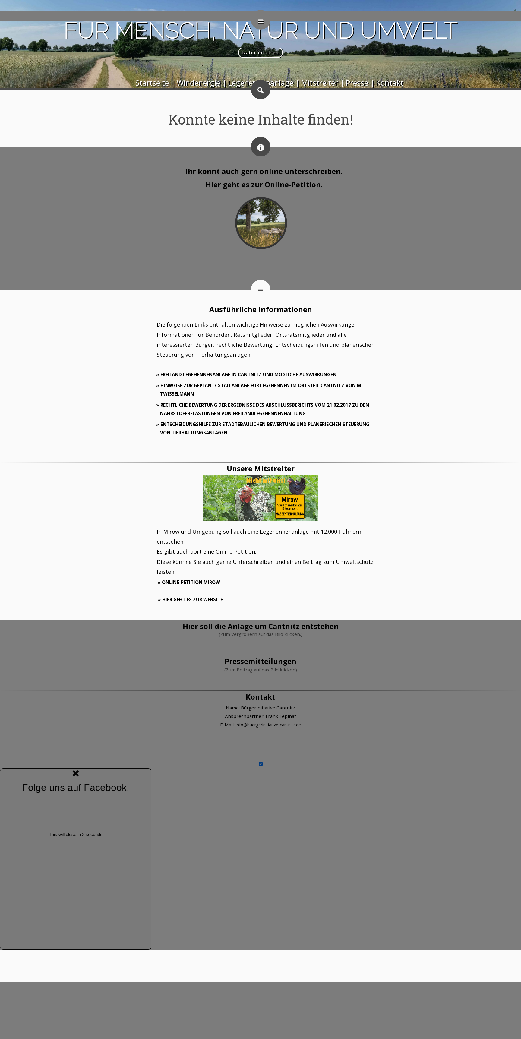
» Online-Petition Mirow (189, 582)
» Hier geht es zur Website (190, 599)
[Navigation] (260, 20)
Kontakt (389, 82)
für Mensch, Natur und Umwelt (261, 30)
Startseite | (155, 82)
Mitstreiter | (322, 82)
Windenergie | (201, 82)
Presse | (360, 82)
